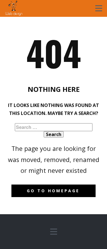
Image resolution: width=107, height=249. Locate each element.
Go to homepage (53, 190)
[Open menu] (98, 8)
